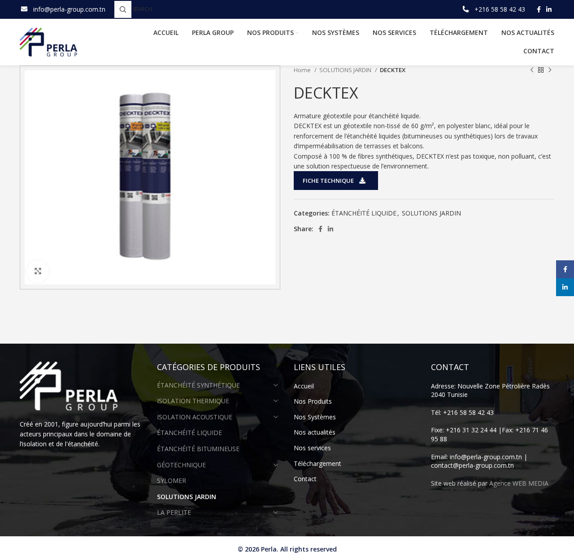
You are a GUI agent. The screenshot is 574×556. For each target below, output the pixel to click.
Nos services (312, 448)
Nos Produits (313, 401)
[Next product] (549, 70)
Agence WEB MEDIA (518, 483)
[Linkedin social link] (549, 9)
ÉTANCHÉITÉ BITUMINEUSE (198, 448)
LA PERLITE (174, 512)
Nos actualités (314, 432)
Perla (269, 549)
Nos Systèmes (315, 417)
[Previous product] (531, 70)
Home (303, 70)
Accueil (304, 386)
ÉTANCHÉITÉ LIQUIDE (363, 213)
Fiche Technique (328, 181)
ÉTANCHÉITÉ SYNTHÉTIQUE (198, 385)
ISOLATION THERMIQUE (193, 401)
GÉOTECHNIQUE (181, 465)
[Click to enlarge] (37, 271)
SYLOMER (171, 480)
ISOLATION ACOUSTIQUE (194, 417)
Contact (305, 478)
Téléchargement (317, 463)
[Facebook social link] (539, 9)
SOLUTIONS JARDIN (346, 70)
